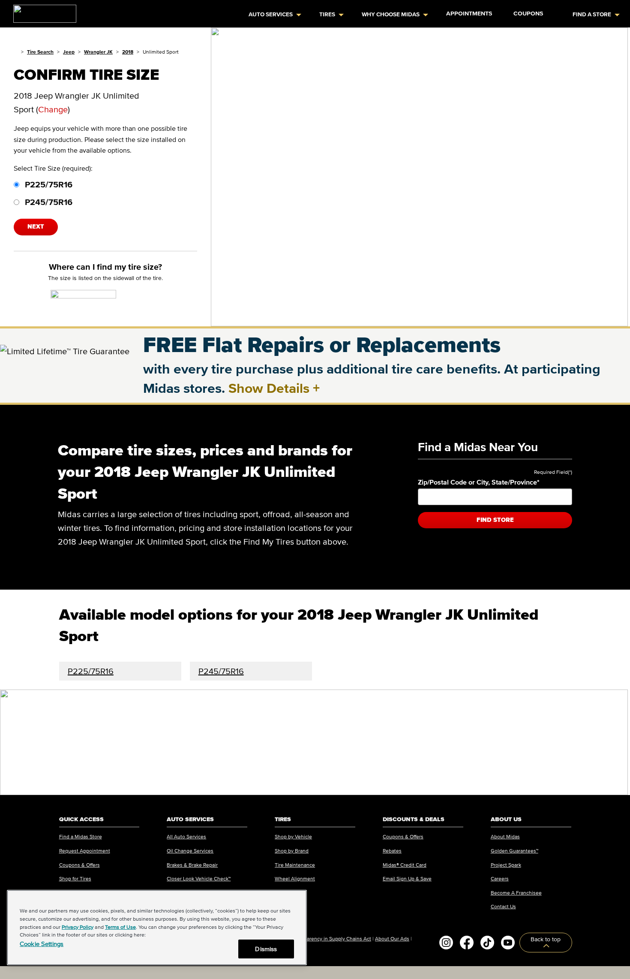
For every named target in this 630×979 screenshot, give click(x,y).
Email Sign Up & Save (407, 878)
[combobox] (495, 496)
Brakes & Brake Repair (192, 865)
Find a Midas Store (80, 836)
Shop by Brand (292, 850)
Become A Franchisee (516, 892)
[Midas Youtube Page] (508, 942)
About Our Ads (392, 938)
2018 (127, 51)
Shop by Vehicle (293, 836)
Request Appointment (84, 850)
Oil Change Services (190, 850)
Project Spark (506, 865)
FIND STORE (495, 520)
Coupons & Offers (79, 865)
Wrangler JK (98, 51)
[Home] (16, 51)
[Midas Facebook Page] (467, 942)
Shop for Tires (75, 878)
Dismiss (266, 948)
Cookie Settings (41, 943)
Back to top (546, 939)
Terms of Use (120, 927)
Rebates (392, 850)
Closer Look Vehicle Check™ (199, 878)
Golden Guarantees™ (514, 850)
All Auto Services (186, 836)
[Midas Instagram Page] (446, 942)
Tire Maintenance (295, 865)
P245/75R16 (47, 202)
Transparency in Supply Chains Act (331, 938)
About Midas (505, 836)
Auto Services (271, 14)
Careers (500, 878)
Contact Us (503, 906)
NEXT (35, 226)
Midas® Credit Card (404, 865)
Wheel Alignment (295, 878)
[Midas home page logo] (41, 11)
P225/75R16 (47, 184)
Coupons (528, 13)
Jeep (69, 51)
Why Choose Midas (391, 14)
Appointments (469, 13)
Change (53, 109)
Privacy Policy (77, 927)
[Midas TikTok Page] (487, 942)
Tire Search (40, 51)
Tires (327, 14)
